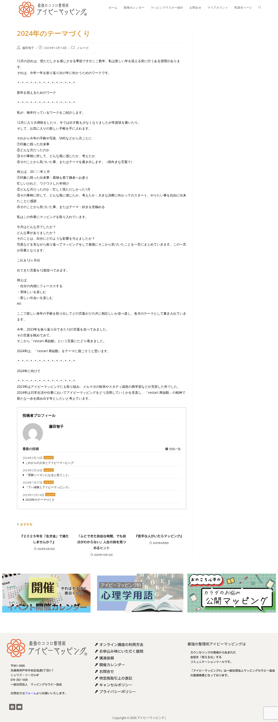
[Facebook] (12, 707)
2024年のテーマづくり (40, 500)
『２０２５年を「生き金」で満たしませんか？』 (44, 539)
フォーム (30, 693)
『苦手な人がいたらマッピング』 (159, 536)
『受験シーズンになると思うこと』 (48, 475)
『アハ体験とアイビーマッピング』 (48, 487)
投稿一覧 (175, 449)
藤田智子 (28, 48)
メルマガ (83, 48)
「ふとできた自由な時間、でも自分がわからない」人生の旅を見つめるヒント (101, 542)
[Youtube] (19, 707)
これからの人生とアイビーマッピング (49, 463)
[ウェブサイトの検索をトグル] (259, 7)
